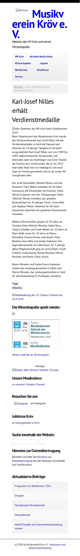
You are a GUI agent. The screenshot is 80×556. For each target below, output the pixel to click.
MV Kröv (19, 56)
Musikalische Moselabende (30, 505)
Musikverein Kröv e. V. (39, 23)
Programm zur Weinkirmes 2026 (33, 486)
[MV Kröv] (22, 10)
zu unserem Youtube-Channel (28, 384)
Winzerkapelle (23, 63)
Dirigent (19, 495)
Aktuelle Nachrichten (41, 56)
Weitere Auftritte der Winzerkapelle (30, 354)
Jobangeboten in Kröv (27, 422)
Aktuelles (17, 287)
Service (19, 76)
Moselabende (22, 515)
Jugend (44, 63)
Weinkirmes (21, 69)
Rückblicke (43, 69)
